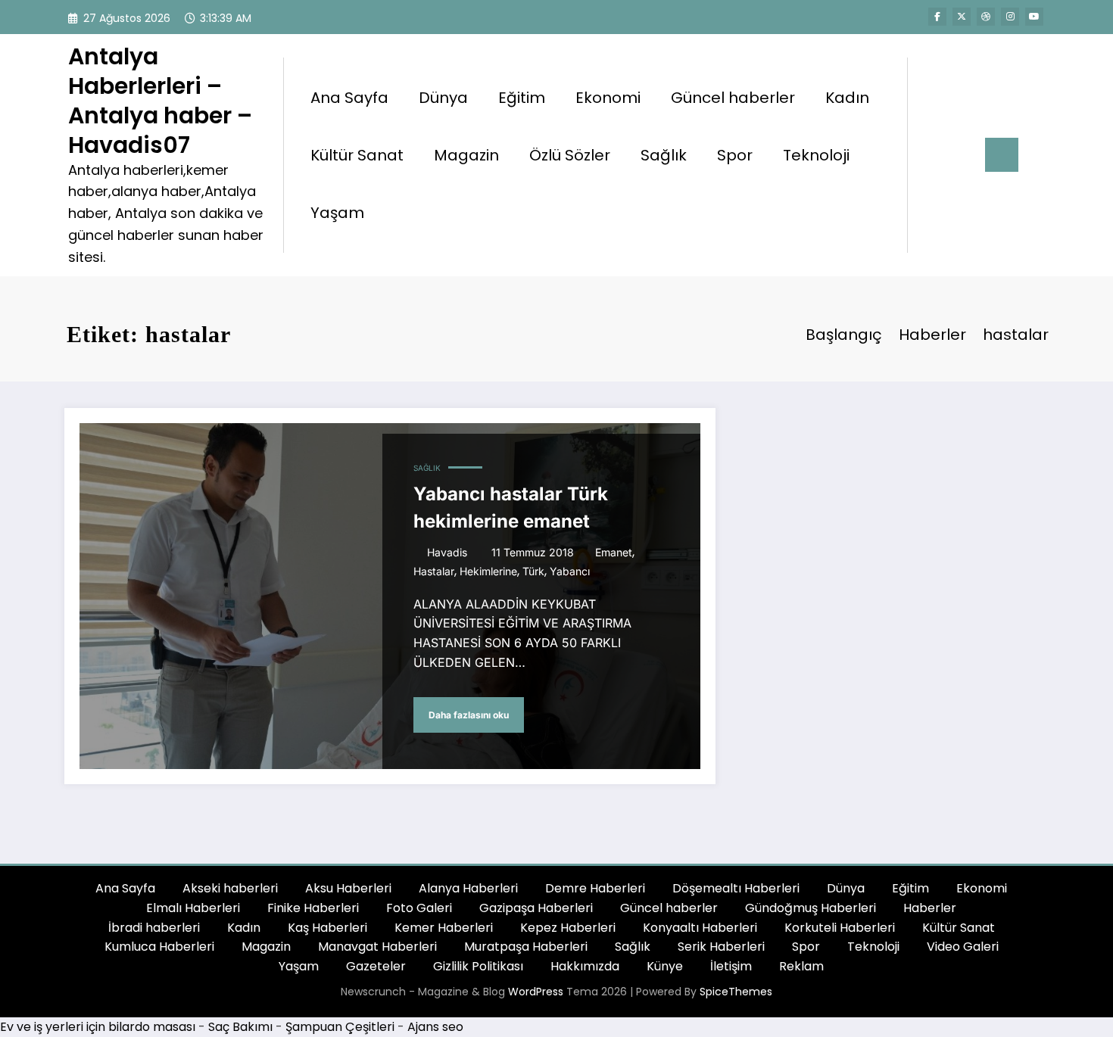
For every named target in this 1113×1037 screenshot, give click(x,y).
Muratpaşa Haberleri (526, 946)
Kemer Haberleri (443, 927)
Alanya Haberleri (468, 888)
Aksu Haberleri (348, 888)
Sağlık (664, 155)
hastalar (433, 571)
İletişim (731, 966)
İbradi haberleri (154, 927)
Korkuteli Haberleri (839, 927)
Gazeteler (376, 966)
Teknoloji (816, 155)
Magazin (466, 155)
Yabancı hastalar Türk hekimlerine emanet (510, 507)
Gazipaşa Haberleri (536, 908)
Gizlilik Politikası (478, 966)
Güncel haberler (733, 97)
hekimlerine (488, 571)
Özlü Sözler (569, 155)
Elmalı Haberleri (193, 908)
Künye (665, 966)
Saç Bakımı (240, 1026)
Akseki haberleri (230, 888)
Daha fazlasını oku (469, 715)
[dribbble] (986, 17)
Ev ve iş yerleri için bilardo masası (97, 1026)
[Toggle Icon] (1001, 155)
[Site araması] (934, 155)
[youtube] (1034, 17)
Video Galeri (963, 946)
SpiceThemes (736, 991)
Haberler (929, 908)
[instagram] (1010, 17)
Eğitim (521, 97)
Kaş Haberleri (327, 927)
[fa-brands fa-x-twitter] (961, 17)
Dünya (443, 97)
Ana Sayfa (349, 97)
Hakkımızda (584, 966)
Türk (533, 571)
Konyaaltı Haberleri (700, 927)
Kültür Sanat (357, 155)
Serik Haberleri (721, 946)
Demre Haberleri (595, 888)
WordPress (535, 991)
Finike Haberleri (313, 908)
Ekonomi (608, 97)
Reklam (801, 966)
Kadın (847, 97)
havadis (447, 552)
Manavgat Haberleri (377, 946)
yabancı (570, 571)
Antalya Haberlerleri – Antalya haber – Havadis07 (160, 100)
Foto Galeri (419, 908)
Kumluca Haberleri (159, 946)
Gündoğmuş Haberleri (810, 908)
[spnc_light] (962, 154)
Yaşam (337, 212)
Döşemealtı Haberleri (736, 888)
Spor (735, 155)
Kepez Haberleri (568, 927)
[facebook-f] (937, 17)
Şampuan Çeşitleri (339, 1026)
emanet (613, 552)
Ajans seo (435, 1026)
